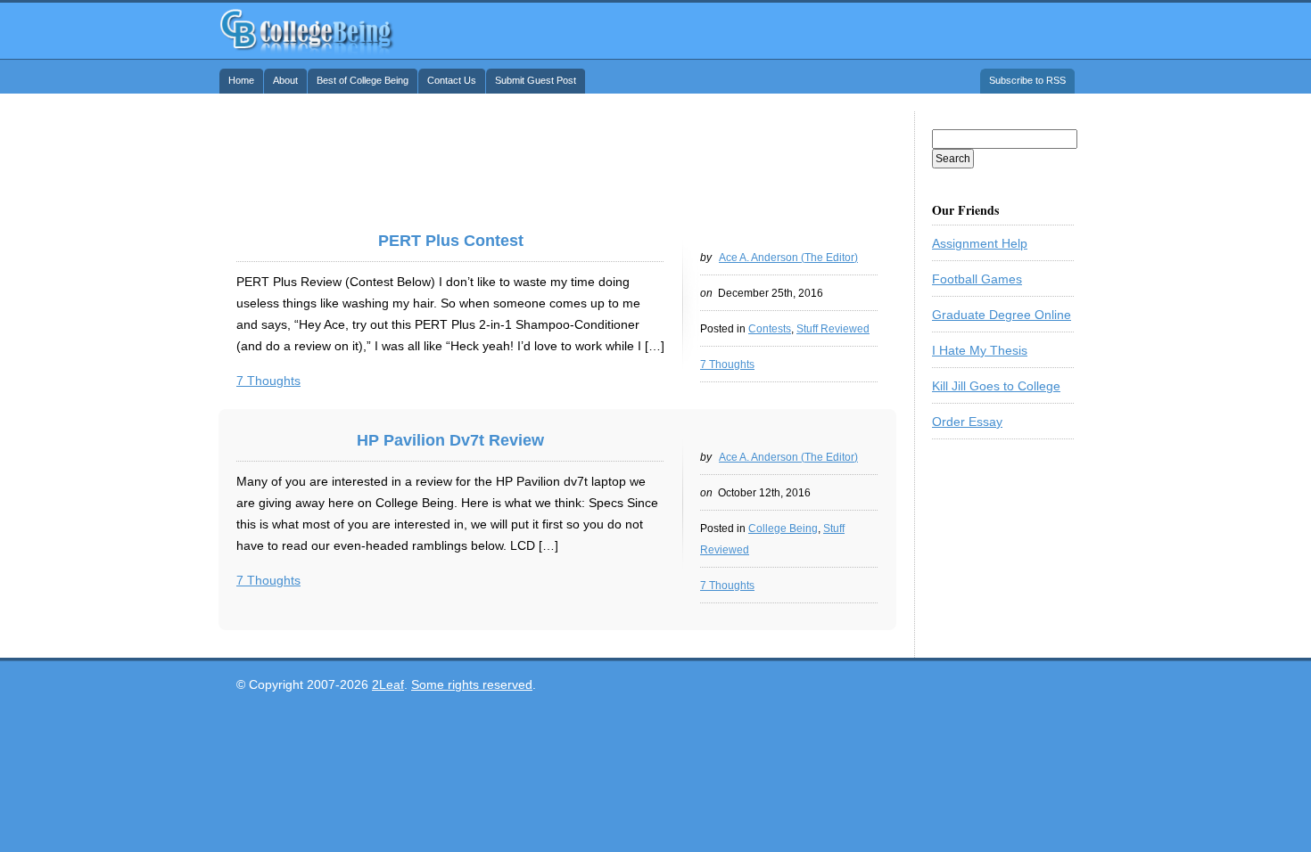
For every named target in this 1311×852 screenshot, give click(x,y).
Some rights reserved (471, 684)
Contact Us (451, 80)
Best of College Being (362, 80)
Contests (769, 329)
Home (241, 80)
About (285, 80)
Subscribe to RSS (1027, 80)
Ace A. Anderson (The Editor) (788, 257)
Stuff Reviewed (833, 329)
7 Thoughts (727, 364)
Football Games (977, 279)
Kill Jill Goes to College (996, 386)
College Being (306, 29)
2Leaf (388, 684)
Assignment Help (979, 243)
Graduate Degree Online (1001, 314)
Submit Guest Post (535, 80)
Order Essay (967, 421)
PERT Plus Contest (451, 241)
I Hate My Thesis (979, 350)
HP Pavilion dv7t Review (450, 440)
